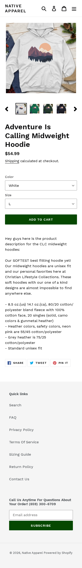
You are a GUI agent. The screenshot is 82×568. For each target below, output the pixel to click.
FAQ (12, 417)
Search (15, 405)
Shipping (12, 161)
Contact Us (19, 479)
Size (8, 195)
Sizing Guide (20, 454)
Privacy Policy (21, 430)
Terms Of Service (24, 442)
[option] (21, 109)
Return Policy (21, 467)
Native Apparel (15, 8)
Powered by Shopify (58, 553)
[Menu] (74, 8)
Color (9, 177)
